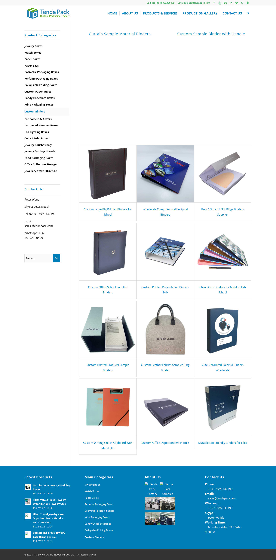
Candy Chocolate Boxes (39, 98)
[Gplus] (242, 3)
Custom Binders (34, 111)
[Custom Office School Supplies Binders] (107, 251)
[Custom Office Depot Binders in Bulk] (165, 407)
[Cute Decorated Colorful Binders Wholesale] (222, 329)
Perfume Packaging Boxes (41, 78)
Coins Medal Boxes (36, 138)
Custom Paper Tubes (37, 91)
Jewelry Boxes (33, 46)
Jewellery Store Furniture (40, 171)
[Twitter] (236, 3)
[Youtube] (220, 3)
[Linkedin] (231, 3)
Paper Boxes (32, 59)
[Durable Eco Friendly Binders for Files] (222, 407)
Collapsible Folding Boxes (40, 85)
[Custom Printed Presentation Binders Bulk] (165, 251)
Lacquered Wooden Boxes (41, 125)
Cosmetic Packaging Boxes (41, 72)
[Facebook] (214, 3)
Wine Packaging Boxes (38, 104)
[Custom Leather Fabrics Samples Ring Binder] (165, 329)
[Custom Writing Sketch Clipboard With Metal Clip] (107, 407)
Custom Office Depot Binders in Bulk (165, 443)
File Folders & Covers (38, 119)
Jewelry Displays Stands (39, 151)
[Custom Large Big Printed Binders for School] (107, 173)
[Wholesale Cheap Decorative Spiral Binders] (165, 173)
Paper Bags (31, 65)
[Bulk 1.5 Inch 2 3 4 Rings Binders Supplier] (222, 173)
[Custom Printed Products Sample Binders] (107, 329)
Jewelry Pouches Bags (38, 145)
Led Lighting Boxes (36, 132)
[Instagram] (225, 3)
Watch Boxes (32, 52)
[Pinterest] (248, 3)
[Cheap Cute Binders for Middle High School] (222, 251)
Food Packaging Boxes (38, 158)
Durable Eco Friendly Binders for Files (222, 443)
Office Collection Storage (40, 164)
